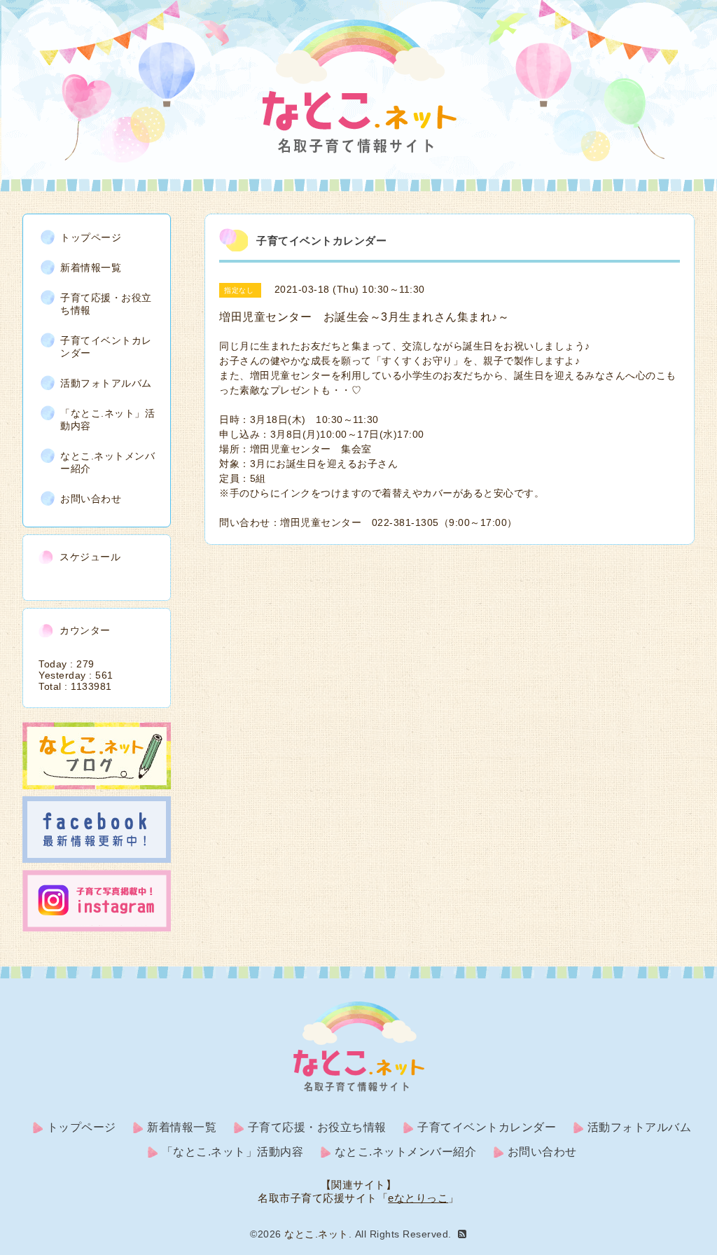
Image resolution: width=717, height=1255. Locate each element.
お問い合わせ (90, 498)
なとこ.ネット (316, 1234)
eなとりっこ (418, 1198)
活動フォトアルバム (106, 383)
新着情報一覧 (90, 267)
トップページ (90, 237)
